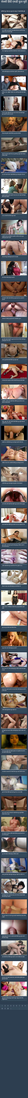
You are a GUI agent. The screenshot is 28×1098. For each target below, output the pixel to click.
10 (2, 1008)
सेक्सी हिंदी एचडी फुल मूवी (14, 1)
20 (8, 1008)
